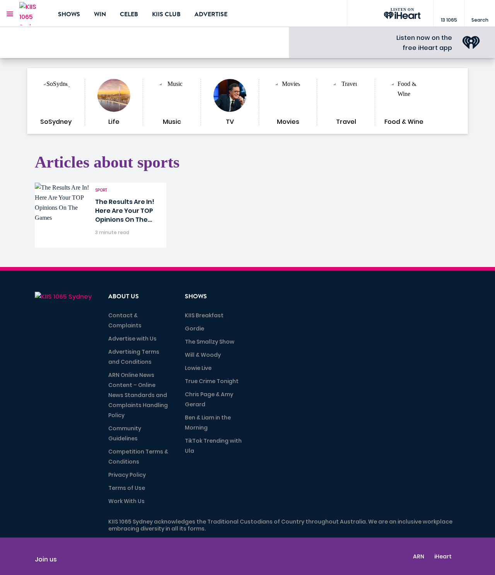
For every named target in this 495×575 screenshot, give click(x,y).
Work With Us (126, 501)
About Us (123, 296)
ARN (418, 556)
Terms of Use (126, 488)
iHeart (443, 556)
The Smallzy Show (209, 342)
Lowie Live (198, 368)
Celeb (129, 14)
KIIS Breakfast (204, 315)
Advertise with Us (132, 338)
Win (100, 14)
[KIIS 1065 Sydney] (32, 13)
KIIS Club (166, 14)
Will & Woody (203, 355)
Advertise (211, 14)
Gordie (194, 328)
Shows (69, 14)
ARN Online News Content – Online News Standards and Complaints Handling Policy (138, 395)
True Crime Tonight (212, 381)
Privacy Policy (127, 475)
